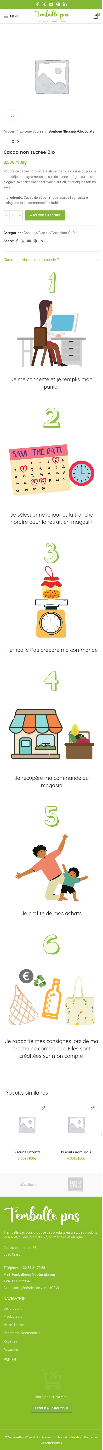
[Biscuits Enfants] (27, 1124)
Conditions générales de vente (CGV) (31, 1288)
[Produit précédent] (6, 141)
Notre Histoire (14, 1325)
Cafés (72, 233)
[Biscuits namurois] (76, 1124)
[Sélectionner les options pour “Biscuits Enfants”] (44, 1108)
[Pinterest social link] (58, 4)
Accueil (9, 131)
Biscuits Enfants (26, 1152)
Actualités (11, 1349)
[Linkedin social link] (65, 4)
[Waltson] (28, 1185)
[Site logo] (51, 16)
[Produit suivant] (18, 141)
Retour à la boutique (51, 1408)
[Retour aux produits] (12, 141)
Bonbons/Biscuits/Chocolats (71, 131)
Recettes (10, 1341)
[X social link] (43, 4)
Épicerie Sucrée (31, 131)
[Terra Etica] (75, 1185)
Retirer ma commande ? (22, 1333)
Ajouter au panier (45, 215)
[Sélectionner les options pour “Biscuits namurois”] (93, 1108)
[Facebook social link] (37, 4)
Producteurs (13, 1316)
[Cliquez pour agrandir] (12, 115)
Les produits (13, 1308)
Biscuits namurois (76, 1152)
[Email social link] (51, 4)
